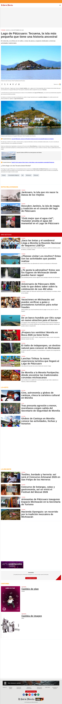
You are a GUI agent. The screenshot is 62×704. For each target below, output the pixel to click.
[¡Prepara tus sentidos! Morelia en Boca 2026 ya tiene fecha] (10, 335)
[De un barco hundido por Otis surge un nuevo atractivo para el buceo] (10, 321)
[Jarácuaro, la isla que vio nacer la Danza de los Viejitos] (10, 196)
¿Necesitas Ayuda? (31, 691)
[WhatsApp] (7, 84)
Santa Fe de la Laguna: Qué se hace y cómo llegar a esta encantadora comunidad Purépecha (33, 162)
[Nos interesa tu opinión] (31, 683)
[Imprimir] (19, 84)
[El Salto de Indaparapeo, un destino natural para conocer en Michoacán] (10, 348)
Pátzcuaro (36, 175)
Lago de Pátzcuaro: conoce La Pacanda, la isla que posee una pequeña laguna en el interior (33, 138)
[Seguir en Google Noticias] (60, 84)
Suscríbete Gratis (31, 578)
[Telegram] (10, 84)
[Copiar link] (16, 84)
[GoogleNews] (32, 695)
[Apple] (35, 695)
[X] (5, 84)
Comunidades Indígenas (13, 175)
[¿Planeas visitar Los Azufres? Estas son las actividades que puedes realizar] (10, 259)
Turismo (3, 175)
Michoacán (28, 175)
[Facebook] (2, 84)
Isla (22, 175)
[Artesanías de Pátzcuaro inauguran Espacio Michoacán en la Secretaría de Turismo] (10, 502)
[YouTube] (29, 695)
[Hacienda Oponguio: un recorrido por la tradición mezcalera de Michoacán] (10, 514)
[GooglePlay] (38, 695)
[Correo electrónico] (13, 84)
